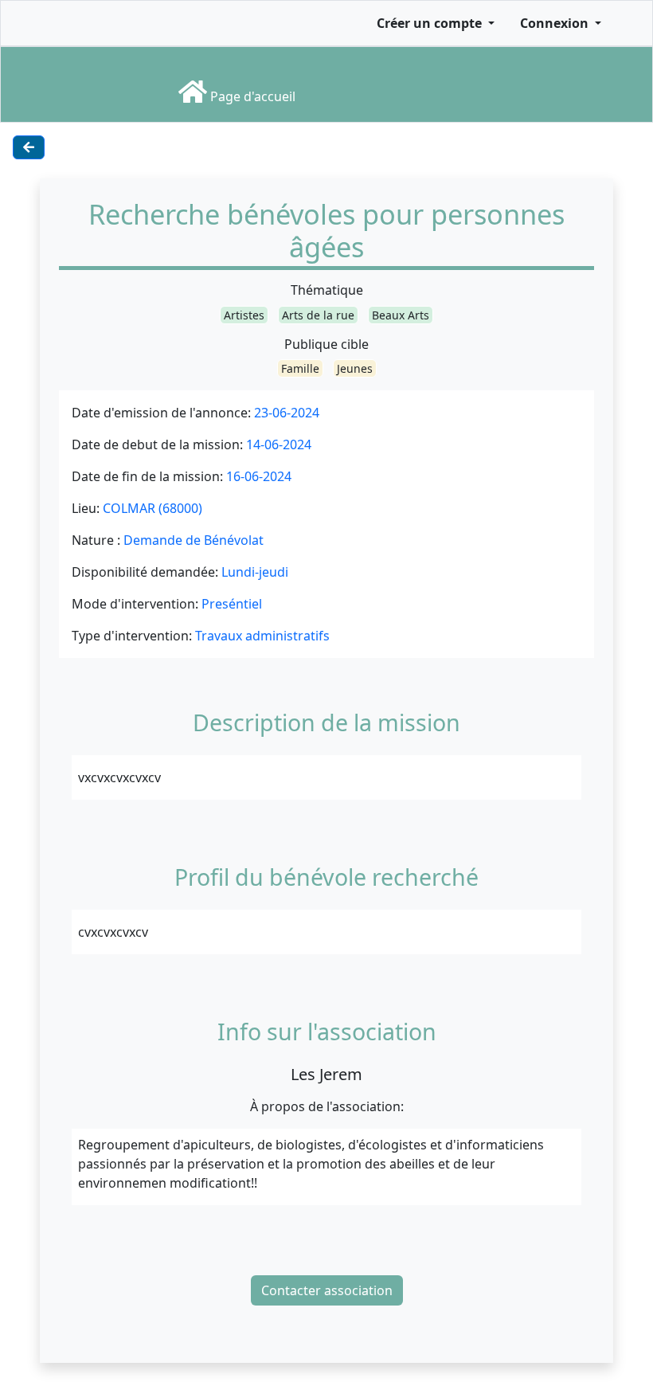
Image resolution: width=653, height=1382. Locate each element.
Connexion (556, 23)
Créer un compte (431, 23)
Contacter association (327, 1290)
